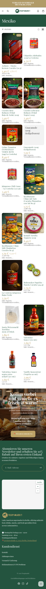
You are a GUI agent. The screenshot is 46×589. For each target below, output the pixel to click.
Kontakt (5, 552)
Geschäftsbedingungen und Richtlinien (23, 578)
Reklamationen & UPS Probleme (14, 564)
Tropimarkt (25, 573)
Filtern (7, 29)
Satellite (39, 482)
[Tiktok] (27, 583)
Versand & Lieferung (9, 560)
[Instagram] (23, 583)
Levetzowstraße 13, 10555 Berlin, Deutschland (20, 540)
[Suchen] (7, 11)
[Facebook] (18, 583)
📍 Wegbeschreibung (23, 434)
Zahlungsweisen (8, 556)
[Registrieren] (40, 467)
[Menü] (2, 11)
